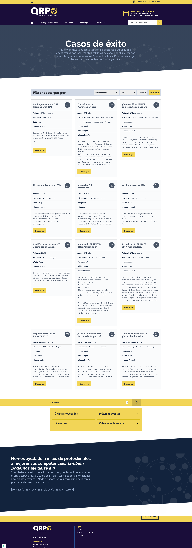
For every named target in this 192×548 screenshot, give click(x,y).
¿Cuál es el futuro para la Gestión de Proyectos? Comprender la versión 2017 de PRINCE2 (90, 337)
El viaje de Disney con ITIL (47, 184)
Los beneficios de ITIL (133, 184)
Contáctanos (150, 516)
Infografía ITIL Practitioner (84, 186)
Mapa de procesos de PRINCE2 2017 (44, 335)
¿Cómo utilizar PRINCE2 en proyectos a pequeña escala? (134, 107)
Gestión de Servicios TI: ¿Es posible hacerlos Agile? (134, 336)
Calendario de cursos (111, 423)
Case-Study (37, 202)
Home (79, 530)
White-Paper (82, 130)
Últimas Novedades (66, 413)
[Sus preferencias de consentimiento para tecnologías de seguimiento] (4, 546)
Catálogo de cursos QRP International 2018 (45, 105)
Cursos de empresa (39, 547)
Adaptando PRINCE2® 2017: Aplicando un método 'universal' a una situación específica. (90, 248)
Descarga (39, 150)
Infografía (81, 202)
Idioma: (36, 126)
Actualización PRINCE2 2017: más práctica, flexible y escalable (134, 247)
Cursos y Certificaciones (85, 532)
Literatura (61, 423)
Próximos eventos (109, 413)
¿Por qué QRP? (82, 535)
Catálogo (37, 122)
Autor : (36, 113)
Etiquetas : (38, 117)
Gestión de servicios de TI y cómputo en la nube (46, 245)
